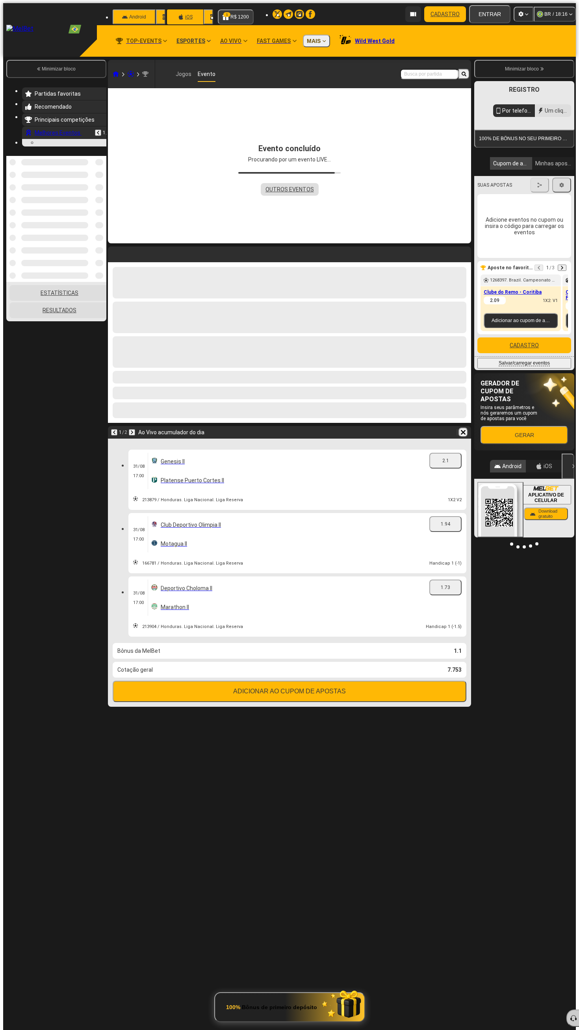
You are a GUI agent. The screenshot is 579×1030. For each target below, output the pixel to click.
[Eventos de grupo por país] (100, 245)
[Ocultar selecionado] (90, 245)
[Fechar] (568, 466)
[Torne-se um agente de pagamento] (413, 14)
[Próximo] (132, 432)
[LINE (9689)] (116, 74)
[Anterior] (98, 133)
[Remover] (463, 432)
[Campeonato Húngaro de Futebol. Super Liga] (145, 74)
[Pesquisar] (464, 74)
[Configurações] (523, 14)
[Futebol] (130, 74)
